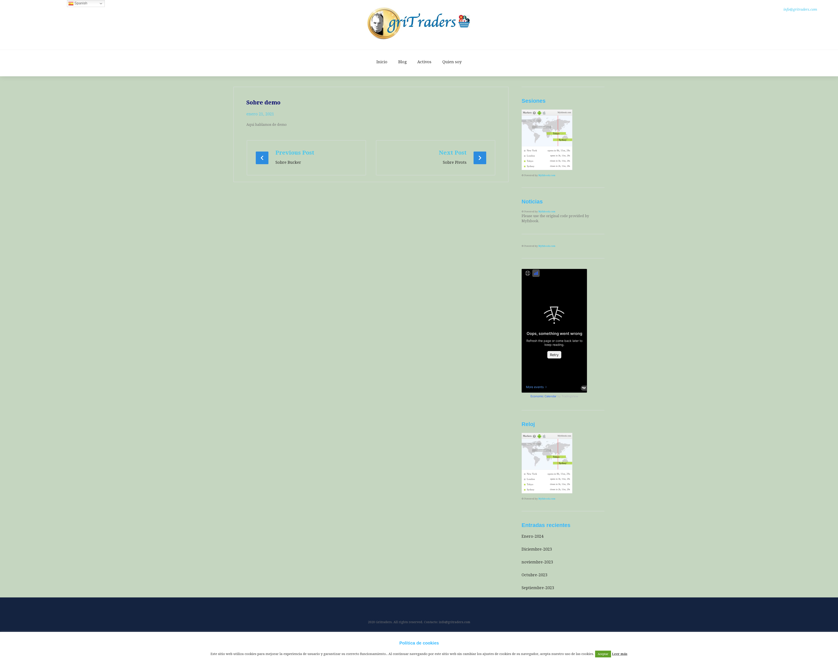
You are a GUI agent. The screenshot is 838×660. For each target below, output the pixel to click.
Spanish (80, 3)
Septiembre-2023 (538, 587)
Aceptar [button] (603, 654)
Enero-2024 (532, 536)
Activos (424, 62)
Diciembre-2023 (537, 549)
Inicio (381, 62)
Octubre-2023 (534, 575)
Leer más (619, 654)
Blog (402, 62)
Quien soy (452, 62)
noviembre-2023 (537, 562)
